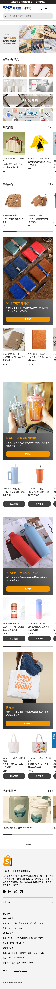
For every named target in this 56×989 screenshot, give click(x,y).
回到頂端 (28, 844)
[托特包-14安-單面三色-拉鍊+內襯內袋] (39, 743)
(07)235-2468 (16, 928)
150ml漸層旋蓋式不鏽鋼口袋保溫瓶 (38, 628)
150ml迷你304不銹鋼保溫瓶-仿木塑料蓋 (13, 628)
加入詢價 (14, 504)
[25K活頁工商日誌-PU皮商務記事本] (39, 339)
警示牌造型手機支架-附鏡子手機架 (39, 163)
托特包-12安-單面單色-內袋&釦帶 (13, 765)
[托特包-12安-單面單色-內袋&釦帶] (14, 743)
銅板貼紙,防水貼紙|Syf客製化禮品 (18, 827)
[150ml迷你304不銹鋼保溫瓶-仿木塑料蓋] (14, 608)
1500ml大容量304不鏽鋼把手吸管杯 (14, 493)
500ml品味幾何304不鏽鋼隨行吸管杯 (38, 493)
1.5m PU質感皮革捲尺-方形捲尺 (38, 220)
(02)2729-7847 (16, 943)
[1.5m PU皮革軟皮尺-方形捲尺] (14, 200)
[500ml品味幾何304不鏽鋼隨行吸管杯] (39, 474)
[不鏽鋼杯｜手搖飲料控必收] (28, 542)
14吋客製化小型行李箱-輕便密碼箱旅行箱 (13, 166)
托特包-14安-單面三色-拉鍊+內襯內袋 (38, 765)
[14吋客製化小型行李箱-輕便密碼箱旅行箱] (14, 143)
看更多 (50, 127)
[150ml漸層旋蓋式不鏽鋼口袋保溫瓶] (39, 608)
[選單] (52, 9)
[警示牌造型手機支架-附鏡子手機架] (39, 143)
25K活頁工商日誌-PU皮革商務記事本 (14, 359)
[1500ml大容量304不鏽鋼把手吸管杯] (14, 474)
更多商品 (28, 319)
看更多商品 (28, 723)
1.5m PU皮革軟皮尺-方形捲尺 (13, 220)
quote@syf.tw (20, 970)
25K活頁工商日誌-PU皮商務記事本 (39, 359)
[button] (46, 9)
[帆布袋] (28, 677)
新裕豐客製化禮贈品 (15, 982)
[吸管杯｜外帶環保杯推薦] (28, 407)
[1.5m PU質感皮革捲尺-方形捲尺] (39, 200)
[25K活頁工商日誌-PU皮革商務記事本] (14, 339)
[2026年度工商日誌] (28, 268)
